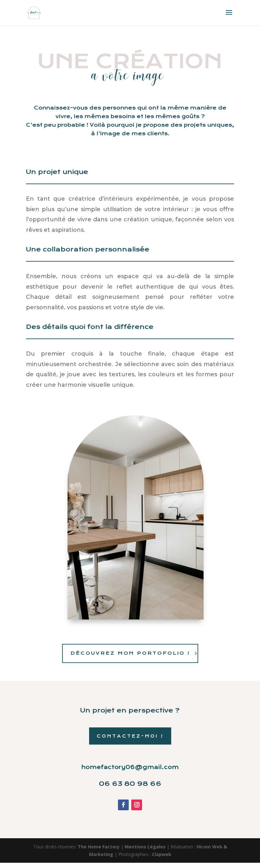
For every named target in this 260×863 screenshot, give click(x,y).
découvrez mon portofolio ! (130, 653)
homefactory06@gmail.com (130, 767)
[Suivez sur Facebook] (123, 804)
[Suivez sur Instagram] (136, 804)
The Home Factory (99, 847)
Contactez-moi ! (130, 736)
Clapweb (161, 854)
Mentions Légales (146, 847)
